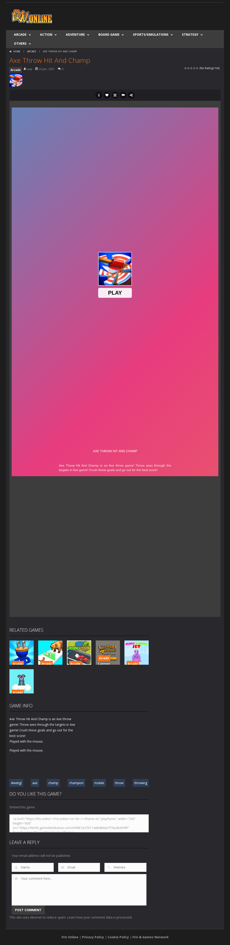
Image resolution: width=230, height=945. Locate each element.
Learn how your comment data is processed (99, 917)
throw (119, 783)
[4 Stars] (194, 68)
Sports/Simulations (150, 34)
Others (20, 43)
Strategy (190, 34)
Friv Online (70, 937)
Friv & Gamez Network (151, 937)
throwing (140, 783)
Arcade (20, 34)
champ (53, 783)
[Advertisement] (139, 16)
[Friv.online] (31, 16)
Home (17, 51)
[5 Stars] (197, 68)
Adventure (75, 34)
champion (76, 783)
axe (35, 783)
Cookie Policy (118, 937)
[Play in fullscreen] (115, 95)
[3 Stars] (191, 68)
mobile (99, 783)
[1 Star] (185, 68)
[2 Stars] (188, 68)
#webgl (16, 783)
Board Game (108, 34)
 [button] (123, 95)
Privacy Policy (93, 937)
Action (46, 34)
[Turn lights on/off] (98, 95)
